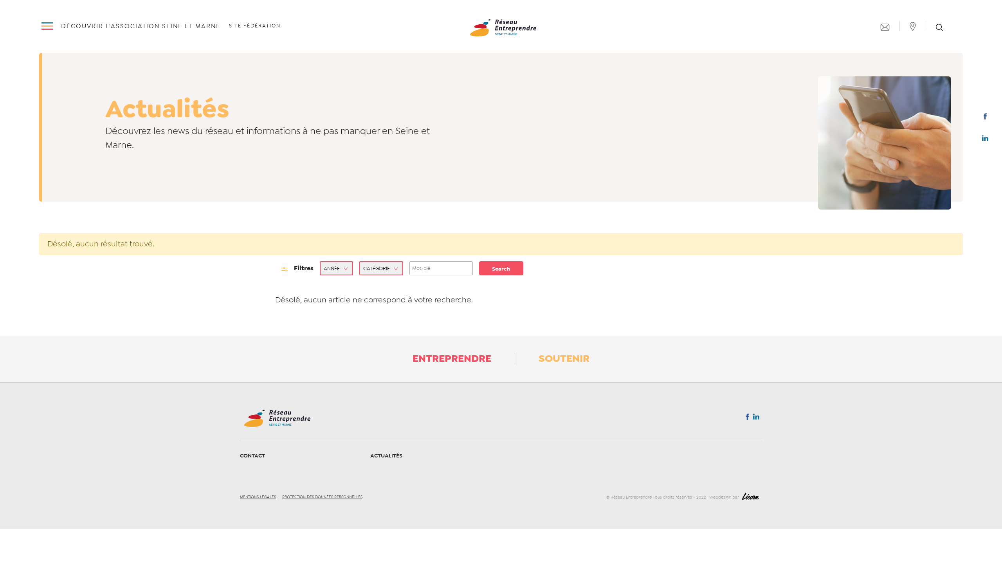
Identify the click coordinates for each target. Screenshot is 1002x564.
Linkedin (985, 140)
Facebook (985, 118)
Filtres (304, 268)
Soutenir (564, 358)
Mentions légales (258, 497)
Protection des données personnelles (322, 497)
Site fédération (255, 26)
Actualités (386, 455)
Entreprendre (452, 358)
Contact (252, 455)
